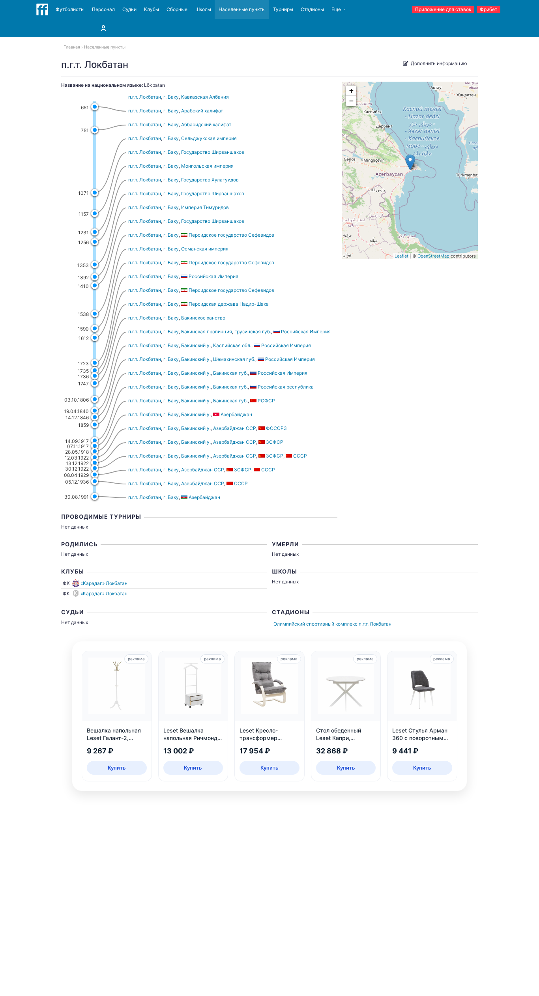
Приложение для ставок (443, 9)
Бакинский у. (196, 345)
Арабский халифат (202, 111)
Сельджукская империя (209, 138)
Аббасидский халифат (206, 124)
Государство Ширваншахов (212, 152)
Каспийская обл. (232, 345)
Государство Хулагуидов (210, 180)
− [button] (351, 101)
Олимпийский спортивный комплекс (315, 624)
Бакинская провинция (206, 331)
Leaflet (401, 256)
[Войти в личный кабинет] (103, 28)
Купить (117, 767)
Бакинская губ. (230, 373)
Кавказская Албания (205, 97)
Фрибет (488, 9)
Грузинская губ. (252, 331)
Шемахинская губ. (234, 359)
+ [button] (351, 90)
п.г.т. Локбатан (144, 97)
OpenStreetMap (433, 256)
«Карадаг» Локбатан (103, 583)
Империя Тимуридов (205, 207)
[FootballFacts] (42, 9)
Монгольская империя (207, 166)
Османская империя (204, 249)
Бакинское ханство (203, 318)
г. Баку (171, 97)
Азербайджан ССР (234, 428)
